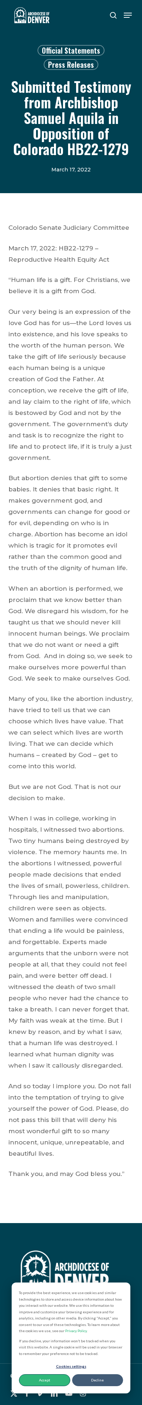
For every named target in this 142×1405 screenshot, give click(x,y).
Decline (97, 1380)
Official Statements (71, 50)
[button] (128, 15)
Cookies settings (71, 1366)
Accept (44, 1380)
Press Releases (71, 64)
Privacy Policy (76, 1331)
